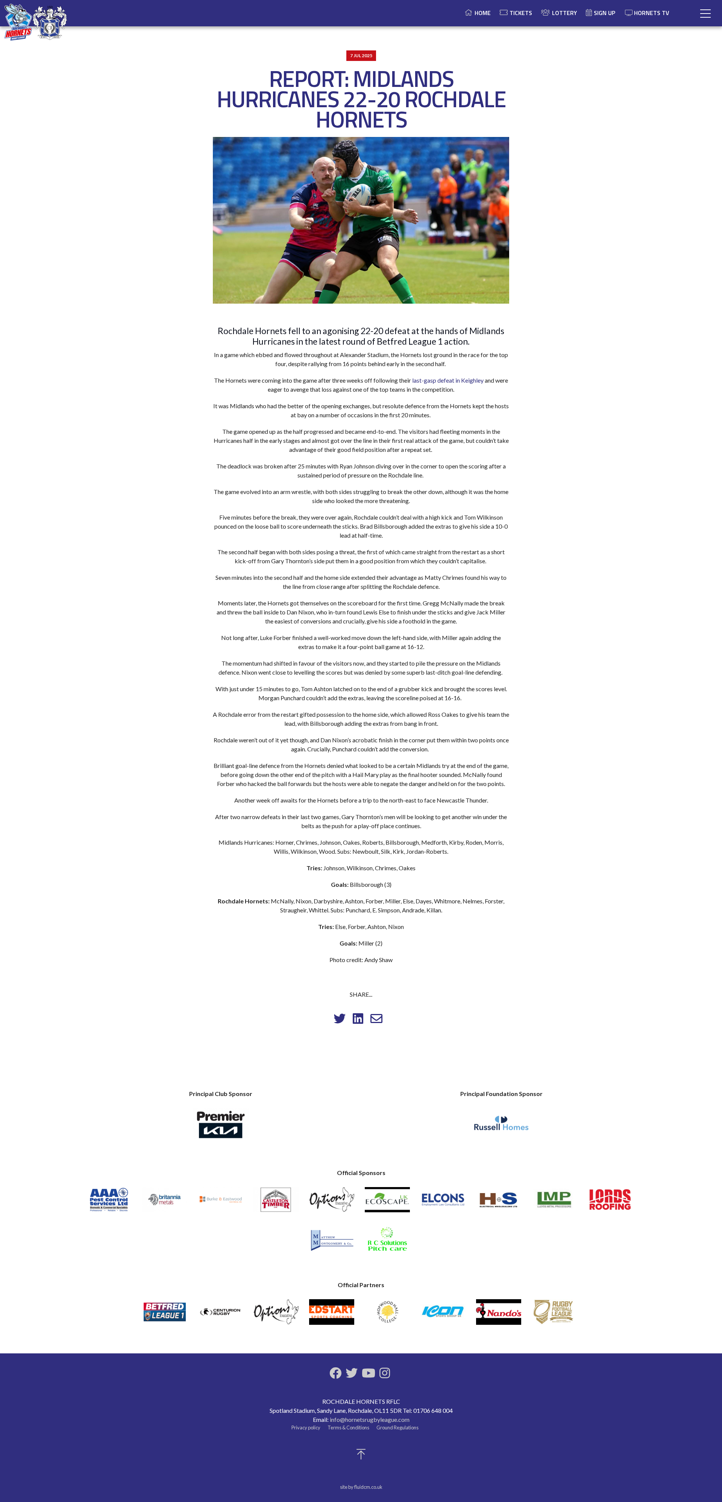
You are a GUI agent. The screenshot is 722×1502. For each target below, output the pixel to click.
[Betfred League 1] (164, 1315)
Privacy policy (305, 1427)
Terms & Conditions (348, 1427)
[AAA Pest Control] (109, 1203)
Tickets (521, 12)
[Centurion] (220, 1315)
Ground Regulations (397, 1427)
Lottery (564, 12)
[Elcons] (443, 1203)
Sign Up (604, 12)
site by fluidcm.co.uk (361, 1487)
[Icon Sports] (443, 1315)
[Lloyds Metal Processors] (554, 1203)
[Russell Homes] (501, 1127)
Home (483, 12)
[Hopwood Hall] (387, 1315)
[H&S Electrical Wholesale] (498, 1203)
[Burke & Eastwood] (220, 1203)
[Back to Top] (361, 1456)
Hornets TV (651, 12)
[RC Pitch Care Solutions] (387, 1242)
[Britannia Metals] (164, 1203)
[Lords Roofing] (610, 1203)
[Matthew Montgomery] (331, 1242)
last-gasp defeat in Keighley (448, 380)
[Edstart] (331, 1315)
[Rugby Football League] (554, 1315)
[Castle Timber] (276, 1203)
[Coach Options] (331, 1203)
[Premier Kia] (221, 1127)
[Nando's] (498, 1315)
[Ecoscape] (387, 1203)
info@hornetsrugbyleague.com (370, 1419)
